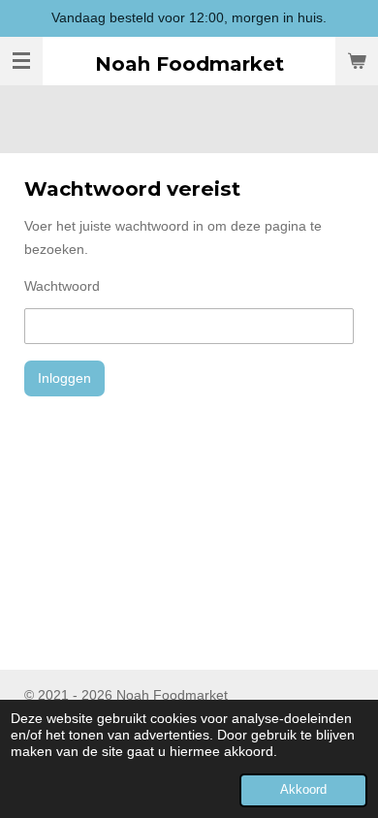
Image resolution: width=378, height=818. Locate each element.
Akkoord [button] (303, 790)
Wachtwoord (62, 286)
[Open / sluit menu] (21, 61)
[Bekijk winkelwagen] (356, 61)
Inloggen (64, 378)
